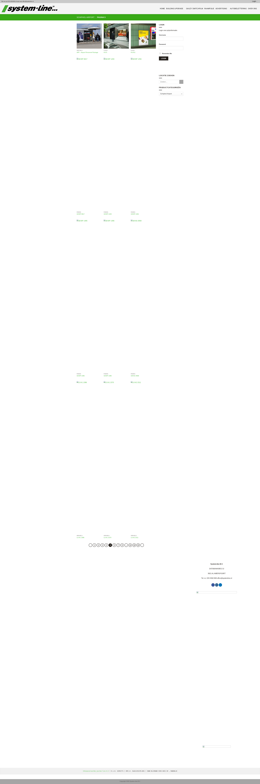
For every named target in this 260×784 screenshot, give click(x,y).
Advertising (221, 8)
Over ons (252, 8)
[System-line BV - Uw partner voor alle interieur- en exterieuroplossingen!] (29, 9)
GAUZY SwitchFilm (194, 8)
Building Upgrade (174, 8)
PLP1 (105, 52)
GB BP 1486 (108, 376)
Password (162, 44)
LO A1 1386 (80, 537)
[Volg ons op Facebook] (213, 585)
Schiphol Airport (85, 17)
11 (130, 545)
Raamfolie (209, 8)
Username (162, 35)
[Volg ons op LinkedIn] (220, 585)
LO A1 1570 (107, 537)
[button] (248, 1)
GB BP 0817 (81, 214)
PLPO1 (133, 52)
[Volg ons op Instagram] (216, 585)
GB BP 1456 (135, 214)
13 (138, 545)
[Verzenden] (181, 82)
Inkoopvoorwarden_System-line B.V (96, 771)
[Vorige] (90, 545)
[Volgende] (142, 545)
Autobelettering (238, 8)
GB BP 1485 (81, 376)
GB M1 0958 (135, 376)
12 (134, 545)
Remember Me (167, 53)
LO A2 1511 (134, 537)
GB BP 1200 (108, 214)
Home (162, 8)
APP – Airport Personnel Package (87, 52)
